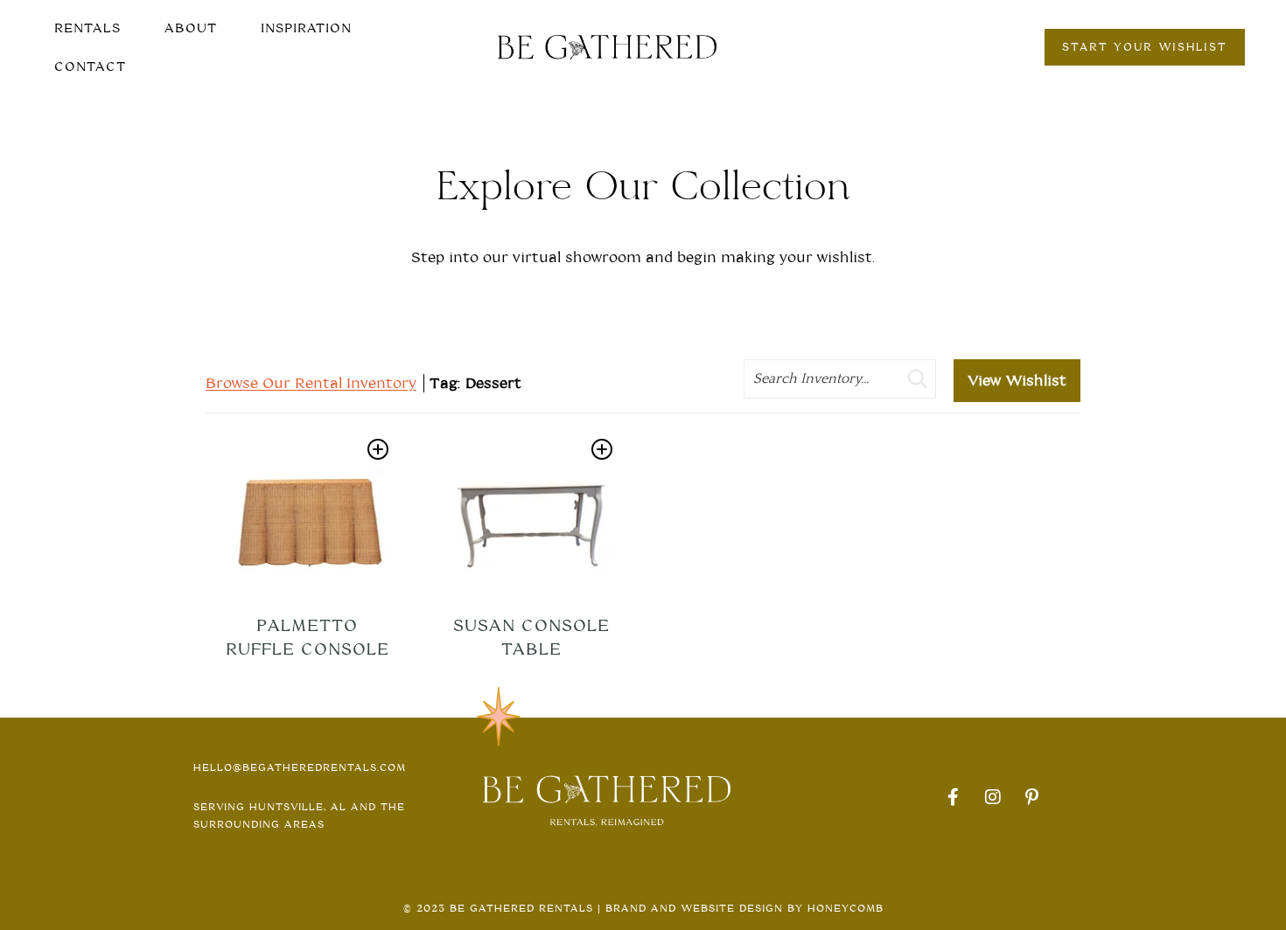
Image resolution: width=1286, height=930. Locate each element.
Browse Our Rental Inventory (311, 383)
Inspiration (306, 28)
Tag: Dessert (475, 383)
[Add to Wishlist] (377, 449)
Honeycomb (845, 908)
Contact (90, 66)
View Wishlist (1017, 380)
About (190, 28)
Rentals (87, 28)
